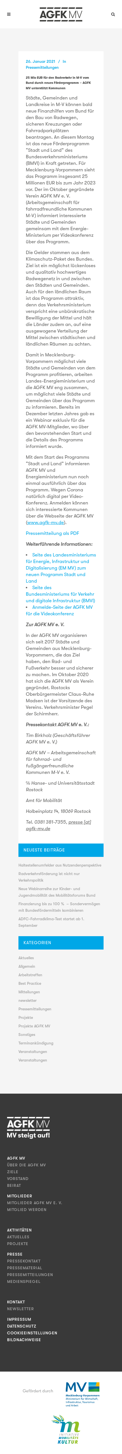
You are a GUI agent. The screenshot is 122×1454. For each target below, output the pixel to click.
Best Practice (29, 983)
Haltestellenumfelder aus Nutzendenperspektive (59, 865)
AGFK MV (16, 1158)
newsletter (27, 1000)
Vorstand (18, 1178)
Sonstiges (26, 1034)
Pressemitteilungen (42, 67)
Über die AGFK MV (26, 1165)
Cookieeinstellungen (32, 1333)
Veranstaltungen (32, 1051)
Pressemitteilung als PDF (52, 533)
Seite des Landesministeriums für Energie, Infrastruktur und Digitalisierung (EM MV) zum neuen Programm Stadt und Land (61, 568)
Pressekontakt (24, 1261)
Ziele (12, 1172)
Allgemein (26, 966)
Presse (15, 1254)
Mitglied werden (27, 1209)
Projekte (25, 1017)
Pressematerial (24, 1268)
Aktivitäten (19, 1230)
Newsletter (20, 1308)
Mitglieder (19, 1196)
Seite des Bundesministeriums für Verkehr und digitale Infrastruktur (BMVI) (60, 594)
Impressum (19, 1319)
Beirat (14, 1185)
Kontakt (16, 1302)
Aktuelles (26, 958)
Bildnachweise (24, 1339)
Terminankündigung (35, 1043)
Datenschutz (21, 1326)
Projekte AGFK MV (34, 1026)
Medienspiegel (24, 1281)
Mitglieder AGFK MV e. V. (34, 1202)
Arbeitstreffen (30, 975)
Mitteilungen (29, 992)
